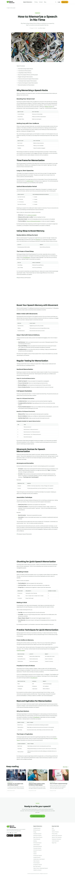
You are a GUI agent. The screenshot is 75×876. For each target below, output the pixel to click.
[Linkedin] (12, 832)
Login (59, 2)
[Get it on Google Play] (17, 835)
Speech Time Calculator (57, 837)
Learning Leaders (21, 650)
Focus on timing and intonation (34, 221)
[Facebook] (7, 832)
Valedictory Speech (37, 870)
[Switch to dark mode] (56, 2)
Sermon (35, 853)
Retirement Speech (37, 835)
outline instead (29, 181)
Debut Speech (36, 861)
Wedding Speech (36, 828)
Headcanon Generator (56, 839)
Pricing (36, 2)
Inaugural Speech (36, 857)
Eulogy (34, 831)
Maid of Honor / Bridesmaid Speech (40, 868)
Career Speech (36, 844)
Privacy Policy (54, 833)
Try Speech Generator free (36, 816)
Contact (41, 2)
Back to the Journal (11, 7)
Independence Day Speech (39, 859)
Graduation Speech (37, 833)
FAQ (53, 828)
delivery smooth (48, 106)
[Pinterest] (15, 832)
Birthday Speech (36, 830)
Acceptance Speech (37, 864)
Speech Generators (27, 2)
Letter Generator (55, 841)
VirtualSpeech (26, 257)
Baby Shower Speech (37, 837)
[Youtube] (10, 832)
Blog (45, 2)
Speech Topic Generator (57, 835)
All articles (65, 766)
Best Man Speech (37, 866)
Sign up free (64, 2)
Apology (35, 841)
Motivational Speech (37, 846)
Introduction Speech (37, 855)
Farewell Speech (36, 839)
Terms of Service (55, 831)
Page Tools (54, 842)
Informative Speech (37, 850)
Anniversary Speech (37, 842)
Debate (35, 851)
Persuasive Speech (37, 848)
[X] (14, 832)
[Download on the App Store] (10, 835)
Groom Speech (36, 862)
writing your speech (32, 215)
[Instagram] (8, 832)
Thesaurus (38, 239)
